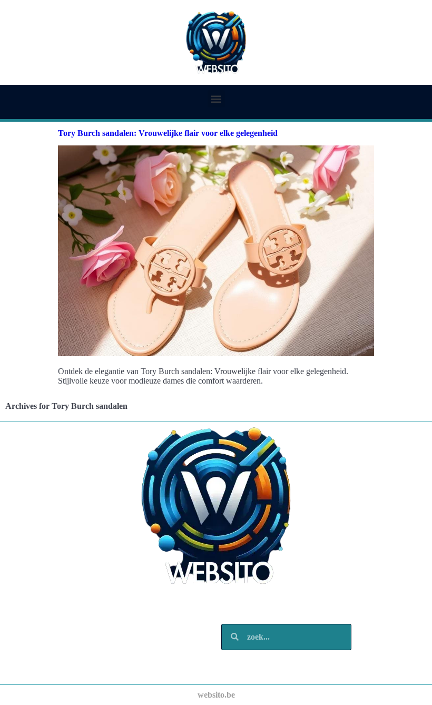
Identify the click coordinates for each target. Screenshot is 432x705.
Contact (46, 663)
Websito (46, 610)
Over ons (48, 652)
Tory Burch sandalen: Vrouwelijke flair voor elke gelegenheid (168, 133)
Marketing (51, 642)
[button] (216, 98)
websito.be (216, 694)
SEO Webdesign (61, 620)
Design (44, 631)
